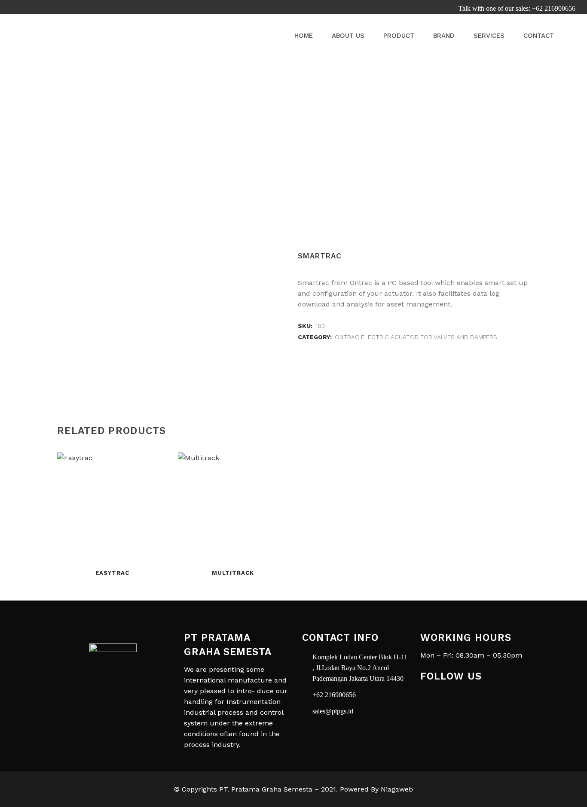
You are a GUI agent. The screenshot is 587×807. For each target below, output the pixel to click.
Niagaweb (397, 789)
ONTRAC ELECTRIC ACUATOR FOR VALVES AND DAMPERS (416, 337)
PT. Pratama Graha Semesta (265, 789)
